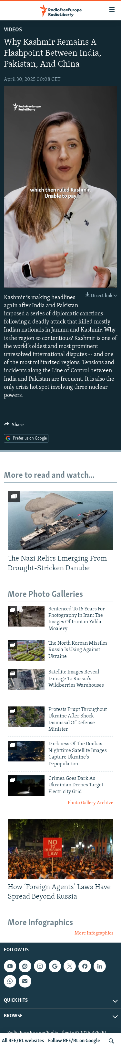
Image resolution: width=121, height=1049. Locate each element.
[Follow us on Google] (55, 966)
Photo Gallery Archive (90, 803)
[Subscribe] (25, 981)
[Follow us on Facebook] (84, 966)
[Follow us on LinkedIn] (100, 966)
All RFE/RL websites (23, 1041)
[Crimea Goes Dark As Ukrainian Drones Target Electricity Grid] (26, 785)
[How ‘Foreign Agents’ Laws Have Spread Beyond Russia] (60, 849)
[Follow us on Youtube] (10, 966)
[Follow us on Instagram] (40, 966)
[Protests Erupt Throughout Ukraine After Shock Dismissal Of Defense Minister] (26, 716)
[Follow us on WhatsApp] (10, 981)
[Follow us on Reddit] (25, 966)
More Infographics (94, 933)
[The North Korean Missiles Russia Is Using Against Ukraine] (26, 650)
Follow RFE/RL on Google (74, 1041)
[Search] (111, 1041)
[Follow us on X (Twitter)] (70, 966)
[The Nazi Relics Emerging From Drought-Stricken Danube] (60, 520)
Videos (13, 30)
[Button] (14, 426)
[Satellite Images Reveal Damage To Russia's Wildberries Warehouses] (26, 679)
